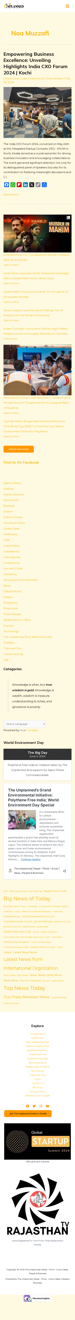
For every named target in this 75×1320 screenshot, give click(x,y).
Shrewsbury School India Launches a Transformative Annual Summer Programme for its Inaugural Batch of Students (36, 402)
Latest (7, 952)
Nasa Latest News (50, 975)
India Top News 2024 (41, 942)
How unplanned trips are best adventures (23, 937)
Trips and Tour (12, 648)
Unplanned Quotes (37, 1058)
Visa (5, 659)
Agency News (11, 264)
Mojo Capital (22, 975)
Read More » (11, 194)
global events (29, 926)
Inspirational (11, 551)
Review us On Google (37, 1095)
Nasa (33, 975)
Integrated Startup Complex (42, 947)
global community (62, 922)
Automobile (11, 500)
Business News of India (14, 906)
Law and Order (13, 568)
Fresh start (58, 911)
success (46, 981)
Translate (32, 730)
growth (36, 932)
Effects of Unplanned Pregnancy (36, 911)
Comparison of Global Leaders (53, 906)
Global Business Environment (38, 916)
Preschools (10, 608)
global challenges (43, 921)
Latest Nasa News (25, 952)
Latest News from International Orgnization (30, 964)
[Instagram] (40, 1106)
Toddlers (9, 642)
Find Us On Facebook (21, 462)
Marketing (10, 574)
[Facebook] (27, 1106)
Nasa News (10, 980)
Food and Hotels (14, 523)
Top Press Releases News (26, 997)
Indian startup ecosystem (16, 942)
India (23, 78)
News (7, 585)
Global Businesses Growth (17, 921)
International (11, 557)
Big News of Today (27, 899)
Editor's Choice (12, 517)
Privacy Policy (37, 1091)
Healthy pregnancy (49, 932)
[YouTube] (47, 1106)
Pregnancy (10, 602)
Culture (17, 911)
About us (38, 1087)
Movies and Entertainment (20, 580)
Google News (37, 1034)
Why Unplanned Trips (37, 1042)
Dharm (8, 511)
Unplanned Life (13, 654)
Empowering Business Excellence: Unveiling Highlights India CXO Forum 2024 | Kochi (35, 63)
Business (8, 505)
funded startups (11, 916)
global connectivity (12, 926)
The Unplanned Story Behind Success (27, 637)
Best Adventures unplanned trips (26, 891)
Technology (11, 631)
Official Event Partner (38, 1161)
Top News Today (24, 988)
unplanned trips (11, 1003)
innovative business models (15, 947)
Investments (36, 78)
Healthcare (10, 534)
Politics (8, 597)
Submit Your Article (19, 449)
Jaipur (60, 947)
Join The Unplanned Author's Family (27, 1113)
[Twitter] (34, 1106)
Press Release (54, 78)
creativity (7, 911)
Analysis (8, 488)
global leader (42, 927)
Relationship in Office (17, 620)
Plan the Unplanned (30, 980)
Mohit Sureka (9, 975)
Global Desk (11, 78)
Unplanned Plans (59, 997)
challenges (32, 906)
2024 (5, 891)
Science (8, 625)
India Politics (11, 545)
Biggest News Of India (55, 891)
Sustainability (57, 981)
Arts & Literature (13, 494)
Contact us (38, 1083)
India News (56, 937)
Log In (37, 1079)
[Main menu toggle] (67, 6)
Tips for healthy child (37, 1046)
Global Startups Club (17, 931)
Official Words (12, 591)
